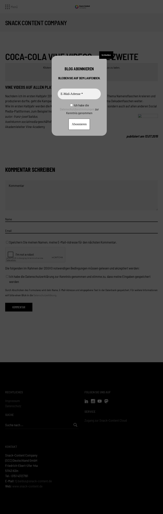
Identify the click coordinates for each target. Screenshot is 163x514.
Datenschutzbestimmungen (77, 109)
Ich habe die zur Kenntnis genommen (79, 109)
